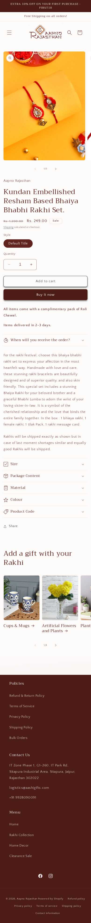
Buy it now (45, 295)
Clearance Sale (20, 856)
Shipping (9, 227)
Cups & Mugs (17, 625)
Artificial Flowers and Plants (59, 628)
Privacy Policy (19, 717)
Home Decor (19, 846)
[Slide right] (56, 169)
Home (13, 824)
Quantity (9, 253)
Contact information (47, 913)
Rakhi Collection (21, 835)
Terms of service (46, 906)
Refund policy (76, 898)
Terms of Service (22, 706)
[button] (9, 32)
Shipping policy (71, 906)
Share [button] (13, 526)
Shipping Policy (21, 727)
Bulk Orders (18, 738)
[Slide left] (35, 169)
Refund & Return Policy (26, 696)
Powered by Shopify (50, 898)
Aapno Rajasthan (27, 898)
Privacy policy (23, 906)
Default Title (18, 243)
